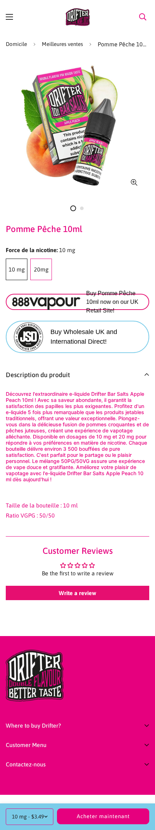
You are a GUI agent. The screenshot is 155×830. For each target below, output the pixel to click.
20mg (41, 269)
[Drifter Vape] (77, 17)
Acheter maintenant (103, 816)
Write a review (77, 593)
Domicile (16, 44)
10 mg (17, 269)
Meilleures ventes (62, 44)
